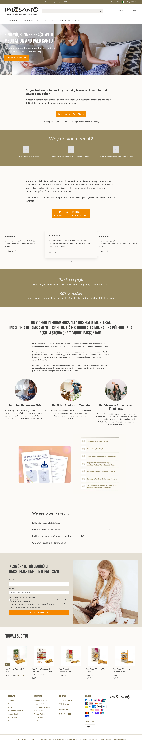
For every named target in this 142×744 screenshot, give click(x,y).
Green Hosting (13, 714)
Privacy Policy (39, 714)
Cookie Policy (39, 717)
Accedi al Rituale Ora (39, 612)
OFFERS (49, 21)
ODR (36, 721)
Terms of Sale (39, 711)
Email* (11, 588)
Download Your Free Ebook (71, 114)
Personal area (13, 721)
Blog (10, 707)
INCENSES (12, 21)
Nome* (11, 580)
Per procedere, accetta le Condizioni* (22, 597)
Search (108, 739)
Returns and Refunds (42, 707)
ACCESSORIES (31, 21)
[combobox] (72, 11)
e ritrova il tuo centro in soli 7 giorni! (71, 213)
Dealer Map (12, 717)
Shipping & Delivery (41, 704)
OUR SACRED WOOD (70, 21)
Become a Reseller (15, 711)
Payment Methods (41, 700)
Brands (11, 704)
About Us (11, 700)
